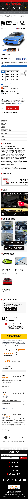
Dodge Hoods (14, 15)
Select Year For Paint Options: (10, 69)
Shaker (2, 16)
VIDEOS (5, 190)
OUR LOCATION (15, 463)
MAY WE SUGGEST (8, 254)
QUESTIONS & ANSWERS (10, 299)
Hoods (6, 15)
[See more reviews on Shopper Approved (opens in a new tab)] (12, 408)
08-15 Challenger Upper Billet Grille (6, 290)
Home (1, 15)
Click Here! (19, 103)
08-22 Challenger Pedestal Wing (6, 270)
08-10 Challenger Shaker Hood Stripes (20, 270)
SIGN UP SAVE (14, 452)
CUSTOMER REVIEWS (14, 336)
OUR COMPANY (15, 466)
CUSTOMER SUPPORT (15, 474)
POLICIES (15, 470)
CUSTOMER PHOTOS (9, 219)
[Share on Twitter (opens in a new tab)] (10, 408)
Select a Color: (7, 83)
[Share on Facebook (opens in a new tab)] (7, 408)
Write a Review (14, 370)
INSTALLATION (7, 173)
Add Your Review (6, 54)
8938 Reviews (9, 355)
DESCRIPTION (7, 143)
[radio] (20, 349)
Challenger (21, 15)
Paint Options (5, 65)
